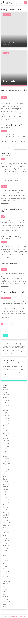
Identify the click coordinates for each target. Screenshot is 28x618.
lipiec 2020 (5, 507)
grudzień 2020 (6, 499)
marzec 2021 (5, 494)
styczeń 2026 (6, 399)
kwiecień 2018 (6, 552)
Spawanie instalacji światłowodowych (14, 91)
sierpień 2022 (6, 466)
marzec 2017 (5, 573)
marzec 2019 (5, 533)
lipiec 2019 (5, 527)
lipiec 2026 (5, 389)
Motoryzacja (6, 53)
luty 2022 (5, 476)
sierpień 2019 (6, 525)
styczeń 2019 (5, 537)
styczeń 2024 (6, 438)
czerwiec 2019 (6, 528)
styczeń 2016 (5, 596)
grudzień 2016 (6, 578)
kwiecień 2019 (6, 532)
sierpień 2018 (6, 545)
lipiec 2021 (5, 487)
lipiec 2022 (5, 468)
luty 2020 (5, 515)
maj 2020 (5, 510)
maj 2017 (4, 570)
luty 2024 (5, 436)
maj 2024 (5, 431)
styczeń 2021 (5, 497)
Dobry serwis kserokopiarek (11, 125)
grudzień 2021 (6, 479)
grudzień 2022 (6, 459)
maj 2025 (5, 412)
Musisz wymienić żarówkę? (11, 236)
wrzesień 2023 (6, 445)
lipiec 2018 (5, 547)
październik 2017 (6, 561)
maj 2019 (5, 530)
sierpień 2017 (6, 565)
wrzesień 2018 (6, 543)
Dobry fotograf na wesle (10, 180)
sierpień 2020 (6, 506)
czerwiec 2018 (6, 548)
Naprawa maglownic (10, 81)
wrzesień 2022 (6, 464)
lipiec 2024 (5, 428)
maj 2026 (5, 392)
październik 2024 (6, 423)
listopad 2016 (6, 579)
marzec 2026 (6, 395)
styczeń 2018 (6, 556)
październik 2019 (6, 522)
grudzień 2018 (6, 538)
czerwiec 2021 (6, 489)
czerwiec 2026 (6, 390)
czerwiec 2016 (6, 588)
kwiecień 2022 (6, 473)
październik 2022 (6, 463)
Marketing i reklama (6, 297)
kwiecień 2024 (6, 433)
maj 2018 (5, 550)
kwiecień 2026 (6, 394)
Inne (3, 159)
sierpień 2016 (6, 584)
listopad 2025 (6, 402)
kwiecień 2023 (6, 453)
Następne (13, 323)
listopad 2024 (6, 422)
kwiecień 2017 (6, 571)
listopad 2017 (5, 560)
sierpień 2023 (6, 446)
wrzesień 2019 (6, 524)
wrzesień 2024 (6, 425)
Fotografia (4, 186)
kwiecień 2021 (6, 492)
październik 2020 (6, 502)
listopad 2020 (6, 501)
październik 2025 (6, 404)
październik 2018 (6, 542)
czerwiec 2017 (6, 568)
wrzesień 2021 (6, 484)
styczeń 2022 (6, 478)
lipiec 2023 (5, 448)
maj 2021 (4, 491)
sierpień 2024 (6, 427)
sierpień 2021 (6, 486)
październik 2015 (6, 601)
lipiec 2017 (5, 566)
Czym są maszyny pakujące (11, 153)
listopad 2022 (6, 461)
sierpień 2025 (6, 407)
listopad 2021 (5, 481)
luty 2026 (5, 397)
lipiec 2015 (5, 606)
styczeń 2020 (6, 517)
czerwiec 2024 (6, 430)
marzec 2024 (6, 435)
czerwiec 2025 (6, 410)
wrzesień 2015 (6, 603)
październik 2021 (6, 482)
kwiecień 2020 (6, 512)
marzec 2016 (5, 593)
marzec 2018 (5, 553)
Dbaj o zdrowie (8, 42)
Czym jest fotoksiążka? (9, 264)
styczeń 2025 (6, 418)
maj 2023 (5, 451)
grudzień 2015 (6, 598)
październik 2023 (6, 443)
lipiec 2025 (5, 409)
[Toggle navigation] (25, 2)
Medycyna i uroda (7, 14)
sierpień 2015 (6, 604)
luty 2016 (4, 594)
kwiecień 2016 (6, 591)
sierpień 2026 (6, 387)
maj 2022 (5, 471)
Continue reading (5, 119)
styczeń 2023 (6, 458)
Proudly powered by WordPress (19, 616)
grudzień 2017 (6, 558)
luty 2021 (4, 496)
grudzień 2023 (6, 440)
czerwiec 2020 (6, 509)
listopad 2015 (5, 599)
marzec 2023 (6, 455)
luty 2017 (4, 575)
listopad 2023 (6, 441)
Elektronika (4, 97)
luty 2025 (5, 417)
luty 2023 (5, 456)
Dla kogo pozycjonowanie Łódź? (13, 292)
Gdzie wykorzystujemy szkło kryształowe (14, 210)
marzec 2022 (6, 474)
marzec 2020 (6, 514)
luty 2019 (4, 535)
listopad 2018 (6, 540)
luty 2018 (5, 555)
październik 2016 (6, 581)
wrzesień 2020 (6, 504)
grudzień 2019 (6, 519)
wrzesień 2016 (6, 583)
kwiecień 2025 (6, 413)
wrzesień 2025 (6, 405)
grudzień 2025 (6, 400)
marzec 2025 (6, 415)
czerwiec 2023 (6, 450)
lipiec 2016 (5, 586)
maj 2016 (5, 589)
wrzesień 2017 (6, 563)
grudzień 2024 (6, 420)
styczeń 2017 (5, 576)
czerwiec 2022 (6, 469)
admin (4, 44)
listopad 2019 (6, 520)
